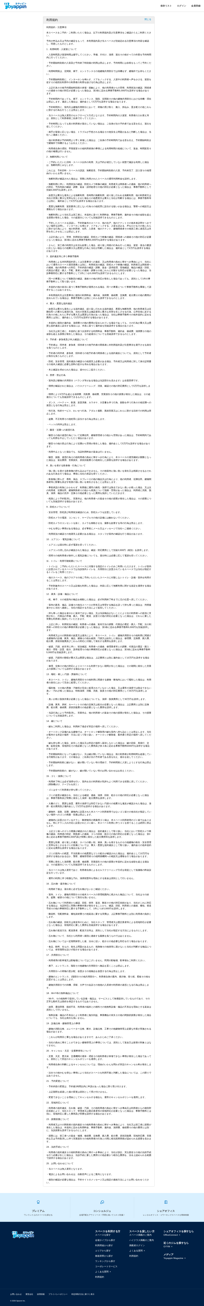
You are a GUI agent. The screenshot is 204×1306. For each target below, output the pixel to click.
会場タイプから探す (105, 1240)
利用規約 (99, 1277)
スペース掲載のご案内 (140, 1235)
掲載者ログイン (137, 1245)
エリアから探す (103, 1250)
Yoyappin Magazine (173, 1258)
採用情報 (41, 1294)
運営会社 (29, 1294)
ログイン (181, 5)
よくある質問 (102, 1271)
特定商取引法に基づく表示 (82, 1294)
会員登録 (195, 5)
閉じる (148, 19)
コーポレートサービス (106, 1266)
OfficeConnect (171, 1235)
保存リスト (166, 5)
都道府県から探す (104, 1256)
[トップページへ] (15, 6)
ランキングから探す (105, 1261)
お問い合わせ (16, 1294)
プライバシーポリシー (58, 1294)
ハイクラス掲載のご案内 (141, 1240)
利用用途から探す (104, 1245)
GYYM (167, 1246)
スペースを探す (103, 1235)
